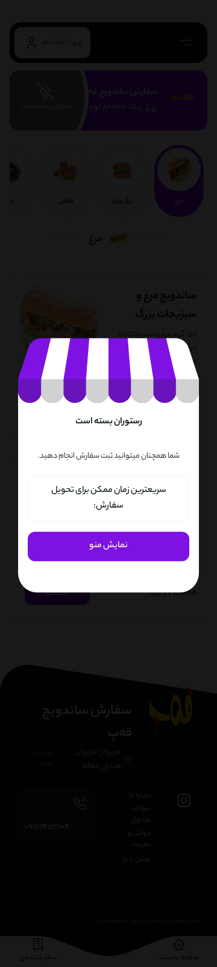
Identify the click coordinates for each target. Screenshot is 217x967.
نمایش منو (108, 546)
